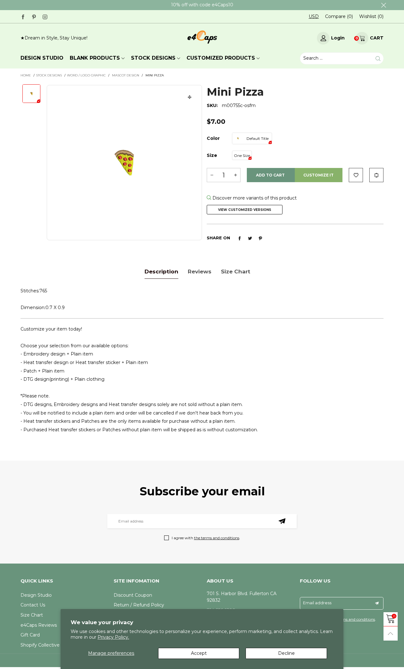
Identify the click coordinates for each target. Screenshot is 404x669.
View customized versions (244, 210)
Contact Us (33, 605)
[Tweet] (250, 238)
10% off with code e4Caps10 (202, 5)
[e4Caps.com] (202, 37)
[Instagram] (44, 16)
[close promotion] (383, 5)
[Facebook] (22, 16)
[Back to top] (390, 633)
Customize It (318, 175)
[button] (212, 175)
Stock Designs (153, 58)
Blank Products (95, 58)
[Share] (239, 238)
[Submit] (378, 58)
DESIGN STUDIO (42, 58)
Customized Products (221, 58)
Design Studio (36, 595)
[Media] (189, 97)
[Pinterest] (33, 16)
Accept (199, 653)
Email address (317, 602)
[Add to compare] (376, 175)
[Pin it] (260, 238)
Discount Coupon (133, 595)
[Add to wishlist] (356, 175)
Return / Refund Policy (139, 605)
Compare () (339, 16)
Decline (286, 653)
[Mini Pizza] (124, 162)
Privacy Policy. (113, 637)
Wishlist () (371, 16)
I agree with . (206, 537)
